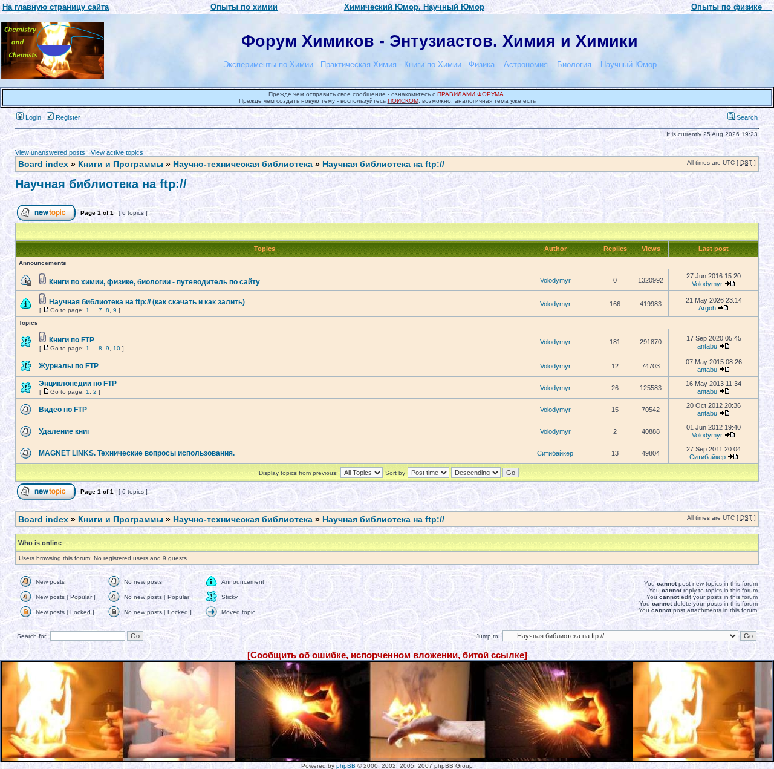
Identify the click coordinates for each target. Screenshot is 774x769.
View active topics (117, 152)
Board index (43, 164)
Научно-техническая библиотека (243, 164)
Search (746, 117)
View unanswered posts (50, 152)
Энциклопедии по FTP (78, 383)
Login (32, 117)
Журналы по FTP (69, 366)
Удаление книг (64, 431)
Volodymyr (555, 280)
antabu (707, 346)
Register (67, 117)
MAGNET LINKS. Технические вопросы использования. (137, 453)
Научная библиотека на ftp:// (383, 164)
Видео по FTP (63, 409)
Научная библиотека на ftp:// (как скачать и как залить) (147, 302)
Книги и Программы (120, 164)
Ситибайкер (555, 453)
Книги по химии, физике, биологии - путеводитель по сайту (154, 282)
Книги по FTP (71, 340)
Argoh (707, 308)
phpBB (346, 765)
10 (116, 348)
